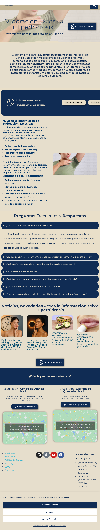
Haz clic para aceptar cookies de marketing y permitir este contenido (24, 427)
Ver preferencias (50, 519)
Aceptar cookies (50, 504)
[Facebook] (61, 455)
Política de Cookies (40, 526)
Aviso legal (10, 463)
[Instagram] (39, 455)
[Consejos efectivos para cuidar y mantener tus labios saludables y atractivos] (88, 323)
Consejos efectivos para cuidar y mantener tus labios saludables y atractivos (87, 340)
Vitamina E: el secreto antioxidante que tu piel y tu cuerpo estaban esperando (62, 339)
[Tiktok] (46, 455)
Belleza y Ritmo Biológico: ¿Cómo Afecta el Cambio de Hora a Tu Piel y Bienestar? (11, 345)
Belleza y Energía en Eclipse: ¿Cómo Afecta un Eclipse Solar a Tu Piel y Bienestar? (37, 345)
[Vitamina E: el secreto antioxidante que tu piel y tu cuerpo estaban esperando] (62, 322)
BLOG (7, 467)
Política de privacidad (57, 526)
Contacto (9, 470)
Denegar (50, 512)
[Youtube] (53, 455)
